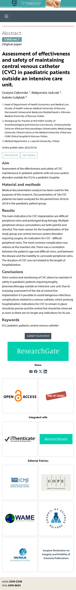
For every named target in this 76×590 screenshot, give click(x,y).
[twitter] (40, 371)
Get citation (29, 155)
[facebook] (35, 371)
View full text (11, 155)
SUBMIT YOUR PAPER (38, 336)
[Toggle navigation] (6, 16)
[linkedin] (45, 371)
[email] (31, 371)
